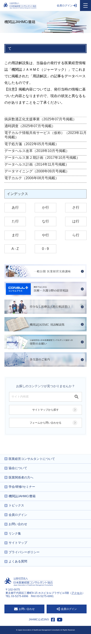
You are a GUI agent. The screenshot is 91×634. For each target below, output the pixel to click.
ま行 (15, 235)
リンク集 (15, 533)
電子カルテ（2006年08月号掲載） (31, 178)
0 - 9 (45, 249)
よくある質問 (18, 561)
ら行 (75, 235)
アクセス (77, 592)
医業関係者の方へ (21, 477)
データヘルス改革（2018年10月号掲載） (36, 151)
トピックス (16, 505)
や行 (45, 235)
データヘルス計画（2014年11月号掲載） (36, 164)
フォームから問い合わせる (45, 422)
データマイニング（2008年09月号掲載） (36, 171)
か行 (45, 207)
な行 (45, 221)
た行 (15, 221)
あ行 (15, 207)
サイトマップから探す (45, 409)
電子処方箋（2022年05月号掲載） (31, 144)
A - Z (15, 249)
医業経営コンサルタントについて (32, 459)
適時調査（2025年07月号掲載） (29, 126)
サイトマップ (18, 542)
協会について (18, 468)
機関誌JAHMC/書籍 (22, 496)
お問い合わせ (18, 524)
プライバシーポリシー (24, 552)
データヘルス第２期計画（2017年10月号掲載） (42, 157)
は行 (75, 221)
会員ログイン (65, 5)
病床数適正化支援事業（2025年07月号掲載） (40, 119)
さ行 (75, 207)
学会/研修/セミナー (22, 486)
